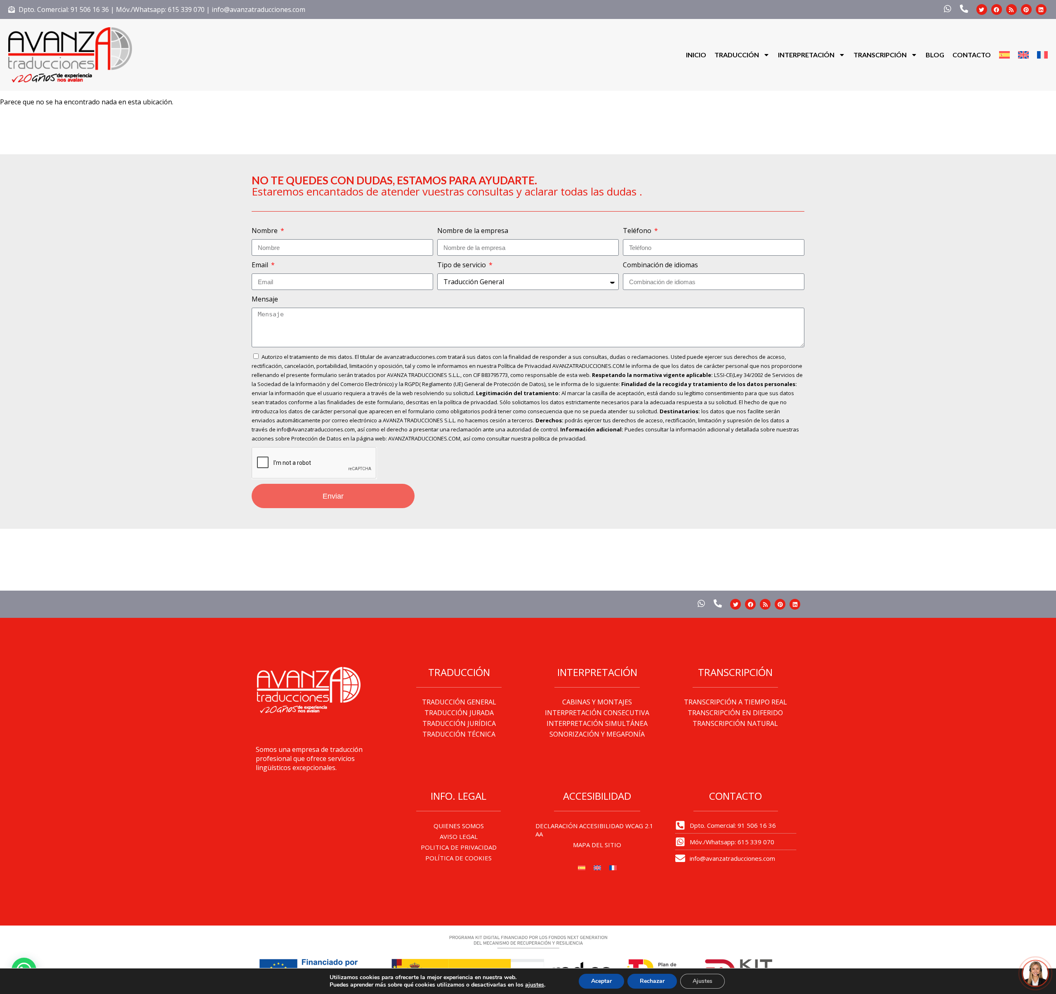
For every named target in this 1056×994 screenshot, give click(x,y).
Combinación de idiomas (660, 264)
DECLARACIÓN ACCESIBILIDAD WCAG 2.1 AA (594, 830)
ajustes (534, 985)
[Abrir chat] (1035, 973)
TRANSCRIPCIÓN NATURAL (735, 723)
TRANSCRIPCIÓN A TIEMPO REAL (735, 702)
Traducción (736, 55)
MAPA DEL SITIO (597, 845)
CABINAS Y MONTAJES (597, 702)
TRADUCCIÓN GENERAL (459, 702)
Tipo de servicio (462, 264)
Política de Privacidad (524, 366)
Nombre (265, 230)
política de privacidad (470, 402)
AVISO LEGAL (459, 836)
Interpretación (806, 55)
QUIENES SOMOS (459, 826)
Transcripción (880, 55)
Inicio (696, 55)
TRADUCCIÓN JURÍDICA (459, 723)
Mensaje (265, 299)
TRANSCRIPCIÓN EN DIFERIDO (735, 712)
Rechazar (652, 981)
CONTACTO (971, 55)
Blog (935, 55)
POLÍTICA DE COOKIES (458, 858)
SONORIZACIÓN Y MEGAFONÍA (597, 734)
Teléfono (638, 230)
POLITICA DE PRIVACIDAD (459, 847)
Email (261, 264)
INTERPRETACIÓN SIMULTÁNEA (597, 723)
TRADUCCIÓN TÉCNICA (458, 734)
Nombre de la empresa (472, 230)
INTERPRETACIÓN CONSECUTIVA (597, 712)
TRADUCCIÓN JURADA (459, 712)
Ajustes (702, 981)
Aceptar (601, 981)
